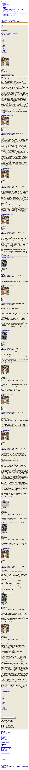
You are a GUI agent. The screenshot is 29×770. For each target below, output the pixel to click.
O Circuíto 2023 (4, 734)
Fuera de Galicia (6, 11)
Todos (4, 8)
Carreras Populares (7, 9)
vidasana (3, 759)
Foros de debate (4, 33)
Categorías (3, 730)
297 (4, 44)
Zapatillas (16, 13)
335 (4, 50)
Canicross (19, 11)
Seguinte (5, 52)
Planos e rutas (4, 750)
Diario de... (3, 736)
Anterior (5, 37)
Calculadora (8, 15)
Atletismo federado (5, 741)
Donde (2, 756)
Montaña (13, 9)
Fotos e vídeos (4, 749)
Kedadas (8, 10)
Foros (7, 759)
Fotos (12, 10)
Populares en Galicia (5, 732)
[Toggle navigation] (9, 1)
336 (4, 51)
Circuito (21, 9)
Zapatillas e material (5, 748)
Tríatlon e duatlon (5, 742)
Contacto (5, 18)
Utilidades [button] (5, 14)
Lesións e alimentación (6, 747)
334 (4, 48)
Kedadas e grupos (5, 733)
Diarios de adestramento (13, 33)
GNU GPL (18, 766)
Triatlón (17, 9)
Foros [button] (4, 7)
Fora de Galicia (4, 739)
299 (4, 46)
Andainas (15, 11)
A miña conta (6, 4)
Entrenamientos (10, 13)
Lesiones (5, 13)
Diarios (4, 10)
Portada (4, 3)
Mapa (4, 15)
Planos (20, 13)
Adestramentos (4, 745)
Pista (12, 11)
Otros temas (24, 13)
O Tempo (13, 15)
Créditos (23, 766)
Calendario (5, 5)
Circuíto (5, 16)
